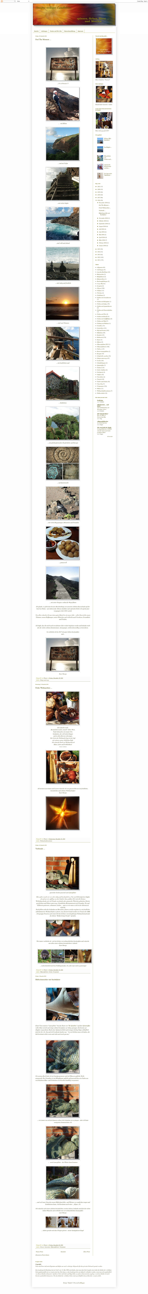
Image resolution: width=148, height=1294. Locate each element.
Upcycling (100, 384)
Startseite (36, 31)
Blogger (82, 1283)
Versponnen (56, 972)
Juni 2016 (102, 232)
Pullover (99, 349)
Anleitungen (44, 31)
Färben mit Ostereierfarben (104, 310)
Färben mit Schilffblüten (103, 319)
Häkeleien (100, 333)
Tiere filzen (100, 377)
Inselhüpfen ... (108, 147)
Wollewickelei (100, 393)
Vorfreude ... (40, 848)
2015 (99, 249)
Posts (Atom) (45, 1255)
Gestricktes (47, 1247)
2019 (99, 192)
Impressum (80, 31)
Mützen (99, 342)
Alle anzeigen (110, 436)
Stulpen (99, 374)
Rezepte (99, 353)
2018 (99, 195)
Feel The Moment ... (43, 39)
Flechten (99, 293)
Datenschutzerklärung (69, 31)
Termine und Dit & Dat (56, 31)
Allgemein (100, 267)
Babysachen (100, 274)
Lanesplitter (72, 893)
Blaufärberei (100, 276)
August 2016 (102, 226)
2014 (99, 252)
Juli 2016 (101, 229)
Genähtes (99, 326)
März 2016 (102, 240)
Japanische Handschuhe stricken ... (107, 166)
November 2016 (103, 218)
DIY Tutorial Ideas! (102, 414)
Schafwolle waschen (102, 356)
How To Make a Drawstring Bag (101, 416)
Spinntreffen (86, 1026)
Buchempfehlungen (102, 281)
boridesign (100, 400)
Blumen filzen (100, 279)
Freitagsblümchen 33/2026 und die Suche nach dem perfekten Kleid (104, 430)
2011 (99, 260)
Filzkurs (99, 290)
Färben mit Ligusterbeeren (104, 306)
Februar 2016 (103, 243)
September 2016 (103, 223)
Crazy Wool (100, 283)
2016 (99, 200)
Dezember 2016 (103, 202)
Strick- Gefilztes (101, 370)
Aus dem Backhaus (102, 272)
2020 (99, 189)
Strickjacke (100, 372)
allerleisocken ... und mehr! (103, 405)
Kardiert (99, 335)
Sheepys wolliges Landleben (53, 7)
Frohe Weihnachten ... (43, 688)
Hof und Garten (101, 330)
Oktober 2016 (103, 221)
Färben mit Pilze (101, 314)
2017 (99, 197)
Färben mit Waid (101, 321)
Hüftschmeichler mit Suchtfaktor (47, 979)
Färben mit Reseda (102, 316)
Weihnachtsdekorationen (46, 841)
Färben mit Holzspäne (103, 301)
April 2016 (102, 237)
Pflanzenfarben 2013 (102, 344)
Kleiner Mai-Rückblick (107, 139)
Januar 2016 (102, 245)
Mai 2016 (102, 234)
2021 (99, 186)
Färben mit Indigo (102, 304)
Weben (99, 388)
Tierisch (99, 379)
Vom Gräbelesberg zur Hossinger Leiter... (103, 408)
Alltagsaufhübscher (102, 421)
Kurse (98, 340)
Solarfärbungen (101, 363)
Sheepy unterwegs (44, 680)
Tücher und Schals (102, 381)
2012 (99, 257)
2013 (99, 254)
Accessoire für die (102, 423)
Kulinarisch (100, 337)
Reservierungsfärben (102, 351)
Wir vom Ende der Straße (104, 427)
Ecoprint (99, 286)
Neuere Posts (39, 1252)
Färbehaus (100, 295)
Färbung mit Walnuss (103, 323)
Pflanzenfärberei (44, 972)
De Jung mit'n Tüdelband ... (108, 174)
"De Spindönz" (72, 1026)
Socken (50, 972)
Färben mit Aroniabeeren (104, 297)
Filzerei (42, 1247)
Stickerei (99, 367)
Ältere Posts (86, 1252)
